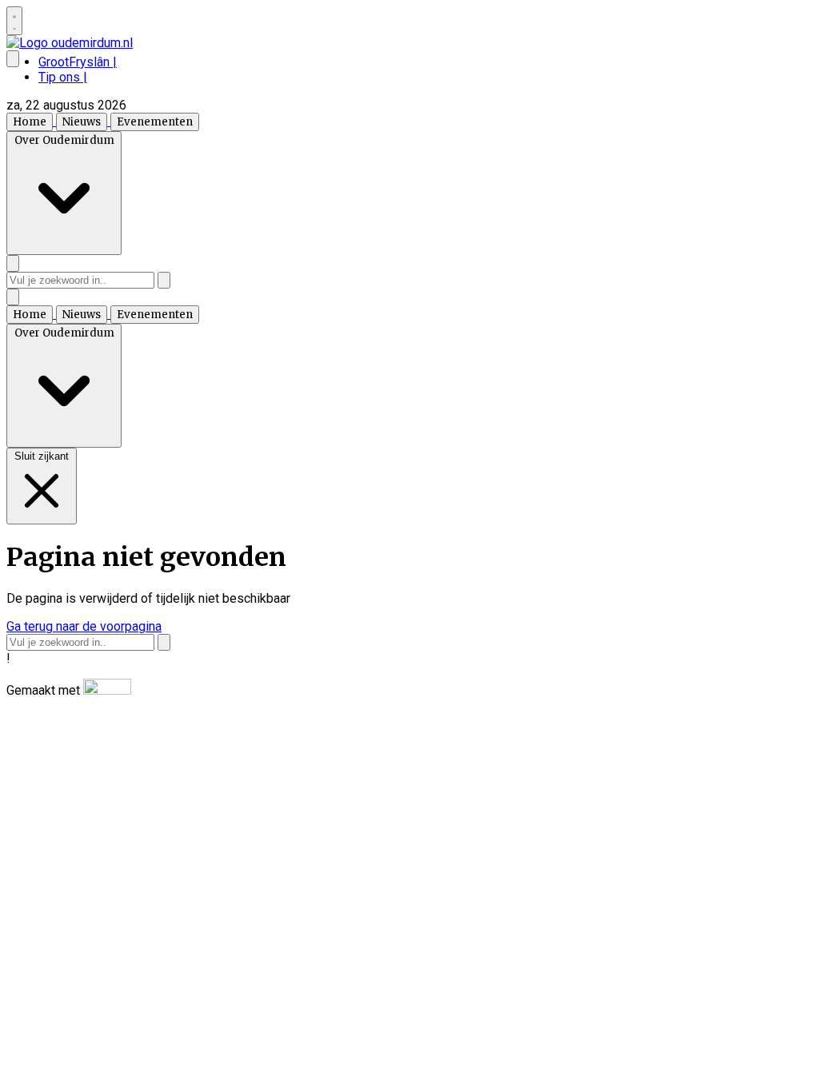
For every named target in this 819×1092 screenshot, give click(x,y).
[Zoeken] (164, 280)
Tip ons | (62, 77)
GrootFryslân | (77, 62)
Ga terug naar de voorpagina (84, 626)
